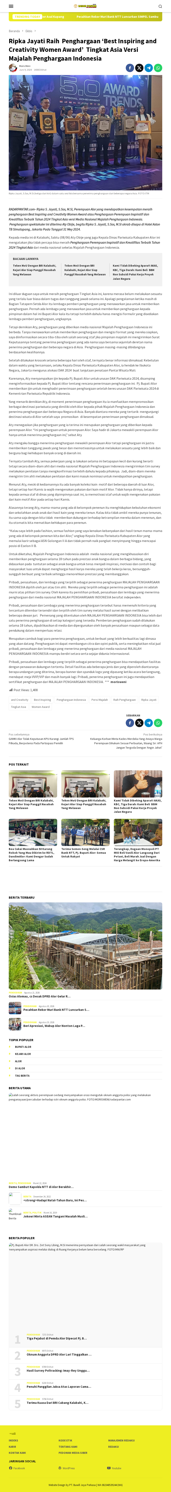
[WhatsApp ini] (158, 68)
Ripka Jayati (148, 700)
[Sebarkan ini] (130, 68)
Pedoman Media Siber (73, 1453)
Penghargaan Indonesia (71, 700)
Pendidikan (15, 992)
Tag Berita (22, 1075)
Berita (13, 1183)
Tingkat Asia (18, 707)
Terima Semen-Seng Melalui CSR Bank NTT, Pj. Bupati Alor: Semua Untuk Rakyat (83, 852)
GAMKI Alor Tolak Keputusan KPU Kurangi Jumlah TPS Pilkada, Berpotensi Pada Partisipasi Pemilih (41, 739)
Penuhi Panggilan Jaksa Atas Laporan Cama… (59, 1387)
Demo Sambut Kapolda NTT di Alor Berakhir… (41, 1187)
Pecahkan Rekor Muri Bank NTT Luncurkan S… (56, 1010)
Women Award (41, 707)
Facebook (19, 1468)
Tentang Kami (68, 1447)
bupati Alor (23, 1047)
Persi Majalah (100, 700)
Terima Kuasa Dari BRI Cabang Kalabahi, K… (57, 1403)
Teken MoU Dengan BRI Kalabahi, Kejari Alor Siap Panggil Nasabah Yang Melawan (34, 270)
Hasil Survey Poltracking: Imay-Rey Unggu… (58, 1370)
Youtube (116, 1468)
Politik (36, 1212)
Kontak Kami (17, 1453)
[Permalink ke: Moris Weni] (13, 68)
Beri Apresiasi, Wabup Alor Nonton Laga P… (54, 1026)
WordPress (69, 1468)
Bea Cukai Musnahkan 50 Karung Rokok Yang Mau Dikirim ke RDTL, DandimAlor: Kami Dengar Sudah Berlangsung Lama (31, 854)
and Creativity (19, 700)
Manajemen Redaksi (121, 1440)
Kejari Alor (23, 1054)
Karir (12, 1447)
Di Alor (20, 1068)
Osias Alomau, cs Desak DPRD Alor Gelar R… (39, 996)
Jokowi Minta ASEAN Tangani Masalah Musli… (55, 1216)
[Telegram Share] (149, 68)
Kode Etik (65, 1440)
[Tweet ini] (139, 68)
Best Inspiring (42, 700)
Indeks (13, 1440)
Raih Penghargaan (124, 700)
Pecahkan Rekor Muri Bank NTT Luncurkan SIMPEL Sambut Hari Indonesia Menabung (103, 17)
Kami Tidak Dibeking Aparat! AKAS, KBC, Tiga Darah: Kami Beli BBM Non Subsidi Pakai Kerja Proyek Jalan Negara (138, 806)
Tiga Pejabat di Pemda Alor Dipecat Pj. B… (57, 1338)
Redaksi (113, 1447)
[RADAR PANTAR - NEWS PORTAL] (85, 6)
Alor (18, 1061)
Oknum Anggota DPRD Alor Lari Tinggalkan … (59, 1354)
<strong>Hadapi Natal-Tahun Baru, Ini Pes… (55, 1200)
